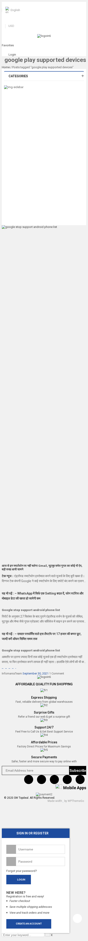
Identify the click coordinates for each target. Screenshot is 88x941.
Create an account (29, 923)
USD (11, 26)
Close (83, 4)
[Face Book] (28, 779)
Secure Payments (44, 757)
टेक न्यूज (7, 576)
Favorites (8, 45)
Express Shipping (44, 697)
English (15, 10)
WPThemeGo (76, 801)
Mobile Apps (74, 787)
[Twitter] (41, 779)
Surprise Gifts (44, 712)
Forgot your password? (21, 871)
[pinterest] (54, 779)
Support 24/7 (44, 727)
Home (6, 67)
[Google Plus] (80, 779)
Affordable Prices (44, 742)
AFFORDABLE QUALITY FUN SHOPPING (44, 684)
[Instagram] (67, 779)
